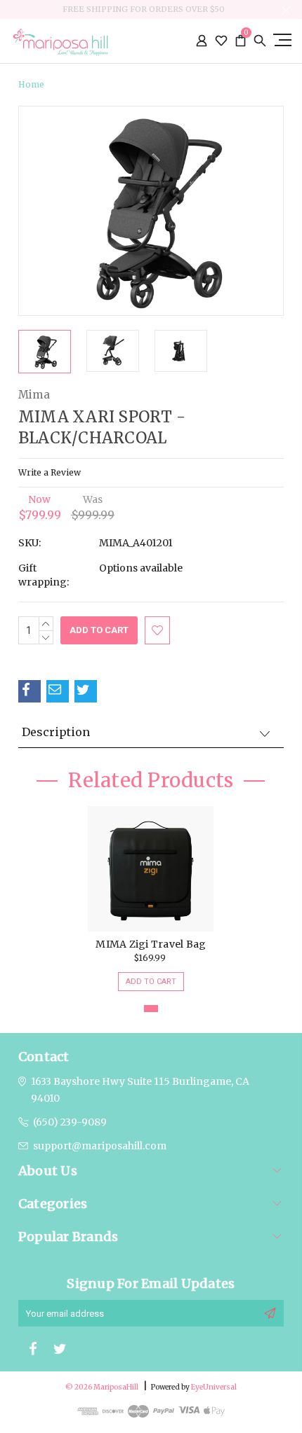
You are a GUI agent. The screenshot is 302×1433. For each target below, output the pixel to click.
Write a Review (49, 472)
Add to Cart (151, 981)
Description (56, 732)
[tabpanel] (151, 891)
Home (31, 84)
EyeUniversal (214, 1387)
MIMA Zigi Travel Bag (151, 944)
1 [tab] (151, 1008)
